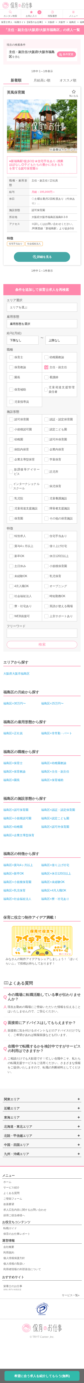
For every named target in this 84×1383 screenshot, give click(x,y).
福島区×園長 (11, 780)
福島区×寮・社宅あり (55, 899)
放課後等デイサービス (26, 472)
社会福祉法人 (23, 596)
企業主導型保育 (24, 459)
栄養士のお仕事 (12, 1288)
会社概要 (8, 1247)
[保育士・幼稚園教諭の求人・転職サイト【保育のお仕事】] (19, 5)
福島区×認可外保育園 (55, 826)
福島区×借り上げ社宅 (55, 865)
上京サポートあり (61, 616)
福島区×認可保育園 (15, 809)
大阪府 (51, 22)
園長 (17, 377)
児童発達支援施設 (26, 508)
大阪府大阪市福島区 (16, 673)
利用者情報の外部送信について (22, 1269)
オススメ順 (68, 80)
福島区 (72, 22)
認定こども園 (58, 429)
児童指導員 (21, 401)
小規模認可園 (23, 429)
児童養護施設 (58, 498)
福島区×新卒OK (13, 873)
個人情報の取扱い (14, 1263)
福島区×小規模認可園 (17, 818)
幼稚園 (18, 439)
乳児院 (18, 498)
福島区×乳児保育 (14, 890)
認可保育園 (21, 419)
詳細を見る (44, 256)
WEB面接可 (22, 616)
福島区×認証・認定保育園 (58, 809)
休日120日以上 (59, 556)
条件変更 (68, 54)
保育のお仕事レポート (16, 1233)
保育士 (18, 357)
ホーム (7, 1182)
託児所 (54, 471)
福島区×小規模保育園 (17, 882)
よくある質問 (11, 1193)
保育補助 (20, 389)
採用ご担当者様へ (14, 1215)
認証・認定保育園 (61, 419)
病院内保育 (21, 449)
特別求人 (20, 536)
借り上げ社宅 (58, 546)
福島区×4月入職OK (53, 890)
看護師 (54, 377)
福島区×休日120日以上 (56, 873)
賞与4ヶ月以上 (23, 546)
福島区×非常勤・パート (56, 733)
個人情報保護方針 (14, 1258)
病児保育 (55, 486)
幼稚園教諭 (57, 357)
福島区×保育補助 (52, 780)
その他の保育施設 (61, 518)
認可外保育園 (58, 439)
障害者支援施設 (60, 508)
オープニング (58, 586)
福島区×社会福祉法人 (17, 899)
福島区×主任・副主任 (55, 771)
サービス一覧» (71, 1295)
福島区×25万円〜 (52, 703)
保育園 (18, 518)
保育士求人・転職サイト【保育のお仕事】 (22, 22)
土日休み (20, 566)
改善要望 (8, 1204)
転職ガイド (10, 1228)
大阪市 (61, 22)
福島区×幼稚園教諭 (53, 763)
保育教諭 (20, 367)
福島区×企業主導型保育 (18, 835)
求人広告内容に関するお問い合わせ (24, 1209)
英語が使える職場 (61, 606)
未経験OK (20, 576)
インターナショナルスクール (26, 486)
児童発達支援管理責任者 (62, 389)
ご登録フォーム (12, 1198)
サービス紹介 (11, 1187)
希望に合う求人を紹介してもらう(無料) (42, 1376)
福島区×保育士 (13, 763)
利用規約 (8, 1252)
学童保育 (55, 459)
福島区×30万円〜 (14, 703)
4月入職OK (21, 586)
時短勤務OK (57, 596)
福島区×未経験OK (53, 882)
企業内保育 (57, 449)
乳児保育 (55, 576)
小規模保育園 (58, 566)
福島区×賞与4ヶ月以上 (18, 865)
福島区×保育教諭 (14, 771)
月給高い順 (42, 80)
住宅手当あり (58, 536)
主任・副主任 (58, 367)
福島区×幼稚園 (13, 826)
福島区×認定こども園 (55, 818)
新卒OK (19, 556)
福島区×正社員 (13, 733)
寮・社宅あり (23, 606)
